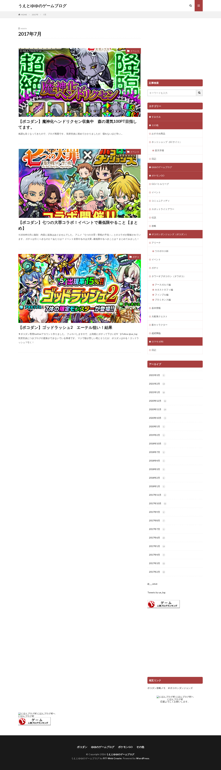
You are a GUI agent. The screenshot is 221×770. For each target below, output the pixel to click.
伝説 (154, 217)
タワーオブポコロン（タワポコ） (169, 276)
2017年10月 (157, 503)
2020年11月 (157, 409)
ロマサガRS (157, 341)
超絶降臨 (156, 333)
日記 (154, 158)
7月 (44, 14)
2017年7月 (156, 529)
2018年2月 (156, 477)
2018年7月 (156, 452)
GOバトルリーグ (160, 183)
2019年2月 (156, 435)
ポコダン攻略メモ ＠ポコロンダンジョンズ (170, 688)
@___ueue (152, 583)
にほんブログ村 (175, 699)
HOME (24, 14)
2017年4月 (156, 554)
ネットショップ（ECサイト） (167, 142)
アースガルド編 (163, 284)
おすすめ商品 (158, 133)
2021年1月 (157, 392)
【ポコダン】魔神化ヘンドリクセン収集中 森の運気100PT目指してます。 (77, 124)
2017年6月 (157, 537)
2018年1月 (156, 486)
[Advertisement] (175, 50)
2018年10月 (157, 443)
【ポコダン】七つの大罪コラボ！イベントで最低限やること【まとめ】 (78, 225)
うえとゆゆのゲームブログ (42, 6)
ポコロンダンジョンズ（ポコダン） (170, 234)
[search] (199, 93)
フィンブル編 (161, 294)
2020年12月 (157, 400)
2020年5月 (156, 426)
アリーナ (156, 242)
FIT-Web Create (112, 758)
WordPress (142, 758)
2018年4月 (156, 460)
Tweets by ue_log (156, 592)
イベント (134, 51)
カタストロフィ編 (164, 289)
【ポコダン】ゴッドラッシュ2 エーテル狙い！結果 (65, 327)
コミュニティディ (161, 200)
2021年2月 (157, 383)
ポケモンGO (158, 175)
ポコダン (82, 746)
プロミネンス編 (163, 299)
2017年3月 (157, 563)
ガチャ (136, 256)
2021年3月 (156, 375)
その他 (155, 125)
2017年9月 (156, 512)
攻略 (154, 225)
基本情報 (156, 308)
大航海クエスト (159, 316)
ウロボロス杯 (161, 251)
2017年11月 (157, 494)
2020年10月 (157, 417)
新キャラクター (159, 324)
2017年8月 (156, 520)
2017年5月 (157, 546)
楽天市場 (159, 150)
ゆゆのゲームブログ (162, 167)
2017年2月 (157, 571)
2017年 (35, 14)
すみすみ (156, 116)
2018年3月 (156, 469)
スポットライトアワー (163, 209)
